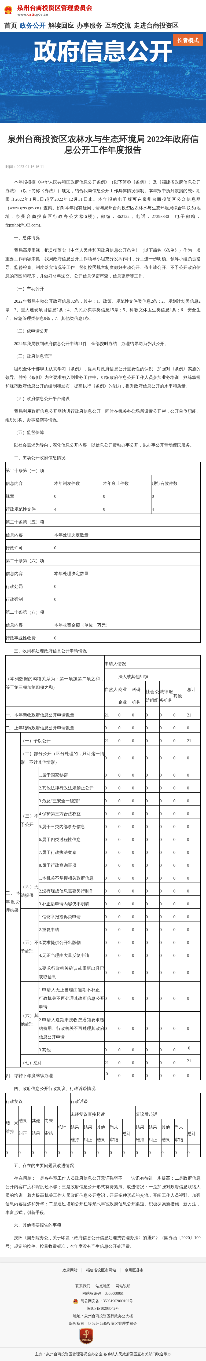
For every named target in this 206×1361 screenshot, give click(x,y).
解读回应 (61, 25)
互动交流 (118, 25)
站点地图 (103, 1286)
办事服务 (89, 25)
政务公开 (33, 25)
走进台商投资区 (156, 25)
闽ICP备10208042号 (103, 1309)
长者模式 (188, 40)
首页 (10, 25)
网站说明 (123, 1286)
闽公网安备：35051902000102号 (106, 1301)
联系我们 (82, 1286)
